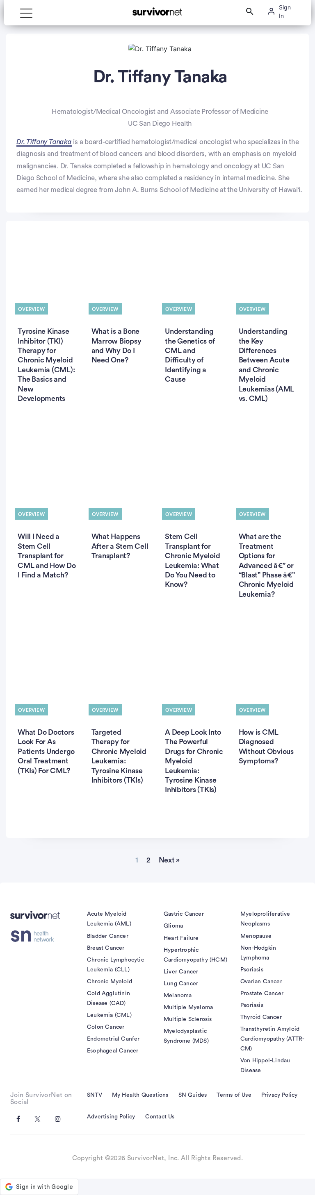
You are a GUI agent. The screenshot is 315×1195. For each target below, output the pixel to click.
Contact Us (160, 1117)
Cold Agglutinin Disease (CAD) (108, 998)
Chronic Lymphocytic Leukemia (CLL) (115, 965)
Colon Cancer (105, 1027)
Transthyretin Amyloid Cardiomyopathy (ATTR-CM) (272, 1039)
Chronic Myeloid (109, 982)
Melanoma (178, 995)
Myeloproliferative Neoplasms (265, 919)
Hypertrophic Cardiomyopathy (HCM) (195, 955)
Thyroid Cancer (261, 1017)
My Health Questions (140, 1095)
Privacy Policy (279, 1095)
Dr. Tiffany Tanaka (44, 141)
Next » (169, 860)
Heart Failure (181, 938)
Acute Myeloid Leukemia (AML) (109, 919)
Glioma (173, 926)
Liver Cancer (181, 972)
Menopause (256, 936)
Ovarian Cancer (261, 982)
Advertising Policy (111, 1117)
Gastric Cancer (184, 914)
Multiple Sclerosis (188, 1019)
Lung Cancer (181, 984)
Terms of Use (234, 1095)
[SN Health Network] (35, 936)
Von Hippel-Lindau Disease (265, 1065)
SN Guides (192, 1095)
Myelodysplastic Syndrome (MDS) (186, 1036)
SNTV (94, 1095)
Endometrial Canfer (113, 1039)
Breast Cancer (106, 948)
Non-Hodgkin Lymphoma (258, 953)
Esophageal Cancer (112, 1051)
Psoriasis (251, 970)
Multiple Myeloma (188, 1007)
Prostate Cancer (261, 993)
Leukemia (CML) (109, 1015)
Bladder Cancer (107, 936)
